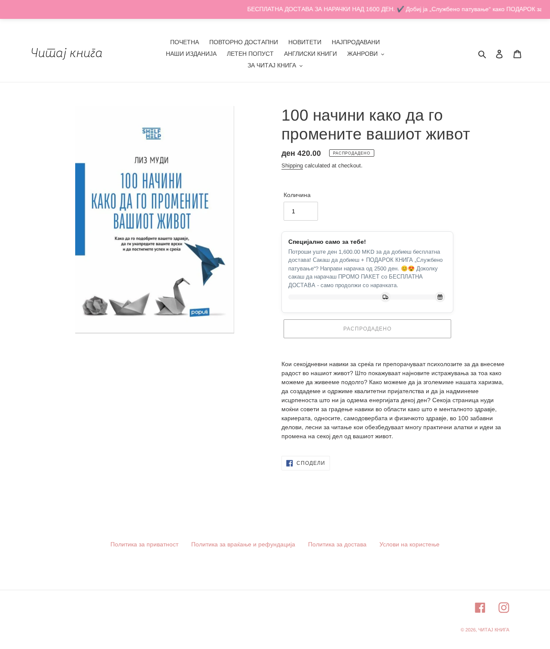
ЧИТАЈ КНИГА (493, 629)
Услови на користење (409, 544)
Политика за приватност (144, 544)
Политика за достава (337, 544)
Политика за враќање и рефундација (243, 544)
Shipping (292, 165)
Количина (297, 194)
